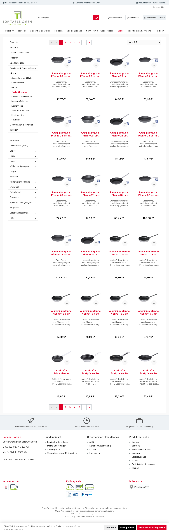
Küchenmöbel (17, 106)
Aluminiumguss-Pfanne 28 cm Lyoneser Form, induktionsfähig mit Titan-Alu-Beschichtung (119, 134)
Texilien (135, 468)
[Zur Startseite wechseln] (17, 18)
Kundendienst (53, 437)
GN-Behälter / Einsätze (21, 96)
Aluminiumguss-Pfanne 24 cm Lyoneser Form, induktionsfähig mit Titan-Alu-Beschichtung (119, 75)
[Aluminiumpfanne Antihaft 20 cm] (119, 238)
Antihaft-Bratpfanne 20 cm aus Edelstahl (148, 372)
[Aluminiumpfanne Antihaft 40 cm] (148, 298)
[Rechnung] (70, 487)
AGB (91, 442)
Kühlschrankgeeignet (20, 166)
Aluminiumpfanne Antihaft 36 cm (119, 312)
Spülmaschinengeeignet (21, 202)
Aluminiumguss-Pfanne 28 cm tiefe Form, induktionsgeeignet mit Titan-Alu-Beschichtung (90, 194)
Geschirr (14, 42)
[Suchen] (96, 17)
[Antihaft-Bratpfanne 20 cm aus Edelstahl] (148, 357)
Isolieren (14, 57)
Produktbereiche (139, 437)
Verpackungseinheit (19, 212)
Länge (13, 171)
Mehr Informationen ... (13, 529)
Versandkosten (91, 508)
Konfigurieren (127, 527)
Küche (13, 73)
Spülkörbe (15, 120)
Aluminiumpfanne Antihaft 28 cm (61, 312)
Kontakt (93, 449)
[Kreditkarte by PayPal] (89, 487)
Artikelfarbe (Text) (19, 145)
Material (14, 176)
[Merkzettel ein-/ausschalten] (67, 65)
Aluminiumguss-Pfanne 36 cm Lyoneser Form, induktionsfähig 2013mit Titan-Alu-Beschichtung (90, 253)
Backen (14, 87)
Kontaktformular (26, 459)
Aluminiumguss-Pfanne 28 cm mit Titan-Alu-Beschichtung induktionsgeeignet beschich (148, 134)
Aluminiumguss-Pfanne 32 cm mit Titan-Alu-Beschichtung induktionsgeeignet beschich (148, 194)
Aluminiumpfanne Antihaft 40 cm (148, 312)
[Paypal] (86, 494)
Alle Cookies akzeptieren (152, 527)
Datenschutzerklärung (100, 445)
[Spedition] (14, 487)
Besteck (14, 47)
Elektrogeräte (17, 115)
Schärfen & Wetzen (20, 110)
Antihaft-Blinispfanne (61, 372)
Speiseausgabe (17, 63)
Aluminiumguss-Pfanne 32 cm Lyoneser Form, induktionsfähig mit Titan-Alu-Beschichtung (119, 194)
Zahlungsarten (54, 449)
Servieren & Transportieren (23, 68)
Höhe (12, 161)
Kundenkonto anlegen (57, 442)
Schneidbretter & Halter (22, 78)
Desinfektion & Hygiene (21, 124)
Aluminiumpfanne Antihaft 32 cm (90, 312)
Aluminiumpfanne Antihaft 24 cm (148, 253)
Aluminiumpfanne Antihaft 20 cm (119, 253)
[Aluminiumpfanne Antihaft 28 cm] (61, 298)
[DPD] (6, 487)
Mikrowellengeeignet (20, 181)
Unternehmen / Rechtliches (103, 437)
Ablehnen (111, 527)
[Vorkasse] (79, 487)
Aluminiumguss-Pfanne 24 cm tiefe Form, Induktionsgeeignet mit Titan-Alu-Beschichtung (90, 134)
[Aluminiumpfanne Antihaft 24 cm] (148, 238)
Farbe (12, 156)
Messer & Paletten (19, 101)
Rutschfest (15, 192)
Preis (12, 218)
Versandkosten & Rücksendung (62, 453)
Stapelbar (14, 207)
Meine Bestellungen (56, 445)
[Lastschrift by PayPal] (73, 494)
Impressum (94, 453)
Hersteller (14, 140)
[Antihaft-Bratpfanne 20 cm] (90, 357)
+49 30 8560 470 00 (16, 447)
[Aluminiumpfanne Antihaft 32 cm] (90, 298)
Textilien (14, 130)
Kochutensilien (17, 83)
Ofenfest (14, 187)
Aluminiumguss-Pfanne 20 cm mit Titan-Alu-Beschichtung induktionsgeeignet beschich (61, 75)
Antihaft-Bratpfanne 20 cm (90, 372)
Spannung (14, 197)
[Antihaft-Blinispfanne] (61, 357)
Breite (13, 150)
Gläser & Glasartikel (19, 52)
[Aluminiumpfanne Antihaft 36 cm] (119, 298)
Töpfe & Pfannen (19, 92)
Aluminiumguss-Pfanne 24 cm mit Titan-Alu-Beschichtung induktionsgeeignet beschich (148, 75)
